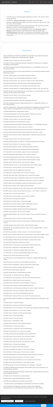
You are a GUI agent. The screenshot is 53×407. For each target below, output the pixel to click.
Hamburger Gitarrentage (20, 20)
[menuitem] (30, 2)
